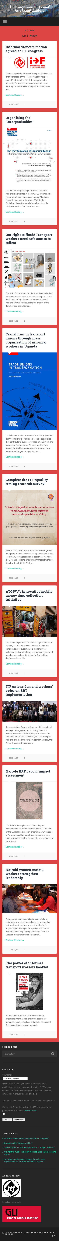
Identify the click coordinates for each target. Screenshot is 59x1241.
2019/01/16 (13, 104)
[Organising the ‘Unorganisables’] (29, 156)
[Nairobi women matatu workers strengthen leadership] (29, 898)
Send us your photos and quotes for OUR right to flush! (29, 1147)
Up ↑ (54, 1236)
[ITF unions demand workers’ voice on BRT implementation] (29, 711)
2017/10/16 (13, 950)
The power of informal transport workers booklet (27, 965)
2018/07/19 (13, 466)
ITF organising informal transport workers (29, 8)
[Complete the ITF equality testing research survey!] (29, 517)
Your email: (7, 1075)
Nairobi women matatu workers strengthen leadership (25, 873)
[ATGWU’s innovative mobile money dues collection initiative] (29, 621)
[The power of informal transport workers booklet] (29, 991)
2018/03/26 (13, 856)
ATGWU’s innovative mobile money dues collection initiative (29, 595)
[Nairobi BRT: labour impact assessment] (29, 801)
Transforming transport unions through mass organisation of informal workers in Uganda (26, 340)
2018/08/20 (13, 221)
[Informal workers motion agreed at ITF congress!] (29, 62)
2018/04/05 (13, 758)
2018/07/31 (13, 321)
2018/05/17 (13, 673)
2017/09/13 (13, 1035)
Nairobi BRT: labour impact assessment (28, 773)
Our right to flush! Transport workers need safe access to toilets (29, 238)
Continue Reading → (15, 95)
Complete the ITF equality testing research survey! (27, 481)
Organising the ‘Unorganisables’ (19, 119)
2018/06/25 (13, 578)
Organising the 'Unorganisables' (18, 1143)
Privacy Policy (30, 1110)
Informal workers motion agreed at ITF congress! (26, 49)
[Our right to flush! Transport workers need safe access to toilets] (29, 268)
